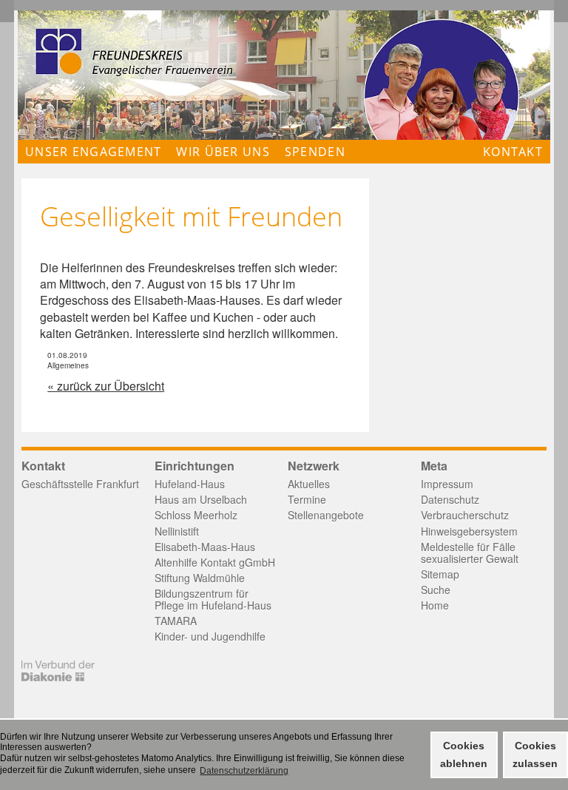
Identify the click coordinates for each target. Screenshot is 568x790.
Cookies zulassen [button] (535, 754)
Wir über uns (222, 152)
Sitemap (440, 574)
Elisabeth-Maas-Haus (205, 547)
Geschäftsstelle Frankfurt (80, 484)
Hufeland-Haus (190, 484)
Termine (307, 499)
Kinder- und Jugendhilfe (210, 636)
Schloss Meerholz (196, 515)
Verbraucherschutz (465, 515)
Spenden (315, 152)
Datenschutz (450, 499)
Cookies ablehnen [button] (463, 754)
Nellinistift (177, 531)
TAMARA (176, 621)
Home (435, 605)
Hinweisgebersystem (469, 531)
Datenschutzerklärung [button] (244, 771)
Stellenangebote (326, 515)
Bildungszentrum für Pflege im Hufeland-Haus (213, 599)
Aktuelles (309, 484)
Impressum (447, 484)
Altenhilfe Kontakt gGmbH (215, 562)
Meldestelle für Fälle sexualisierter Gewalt (469, 552)
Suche (435, 589)
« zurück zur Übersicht (105, 385)
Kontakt (513, 152)
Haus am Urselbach (201, 499)
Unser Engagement (93, 152)
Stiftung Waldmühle (200, 578)
